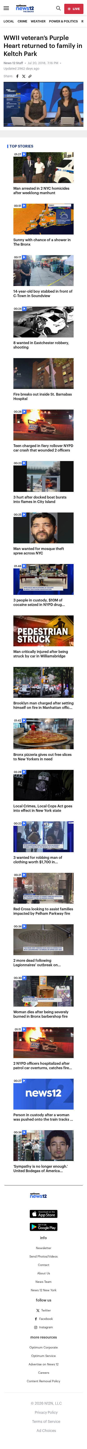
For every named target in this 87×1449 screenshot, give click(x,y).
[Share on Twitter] (23, 76)
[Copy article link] (30, 76)
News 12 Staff (13, 63)
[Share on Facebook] (17, 76)
